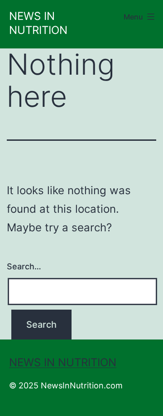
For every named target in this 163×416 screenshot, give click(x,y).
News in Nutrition (62, 362)
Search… (24, 266)
